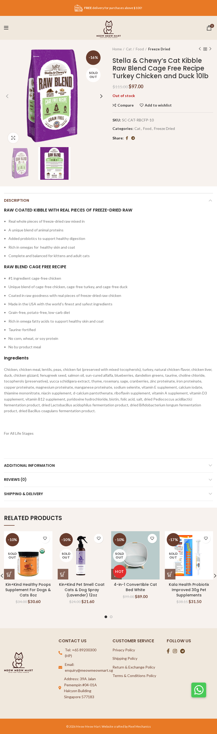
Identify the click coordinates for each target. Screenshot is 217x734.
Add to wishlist (158, 105)
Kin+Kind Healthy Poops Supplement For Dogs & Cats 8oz (28, 589)
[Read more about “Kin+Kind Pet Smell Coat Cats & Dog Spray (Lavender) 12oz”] (63, 574)
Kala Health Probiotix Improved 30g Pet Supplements (189, 589)
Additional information (29, 465)
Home (117, 49)
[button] (198, 690)
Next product (210, 49)
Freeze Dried (159, 49)
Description (16, 200)
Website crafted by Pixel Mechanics (126, 726)
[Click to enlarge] (13, 138)
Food (140, 49)
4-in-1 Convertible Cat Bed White (135, 587)
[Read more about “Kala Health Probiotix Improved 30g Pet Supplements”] (170, 574)
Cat (129, 49)
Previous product (199, 49)
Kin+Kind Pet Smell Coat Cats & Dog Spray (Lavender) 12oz (82, 589)
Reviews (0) (15, 479)
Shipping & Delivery (23, 493)
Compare (125, 105)
